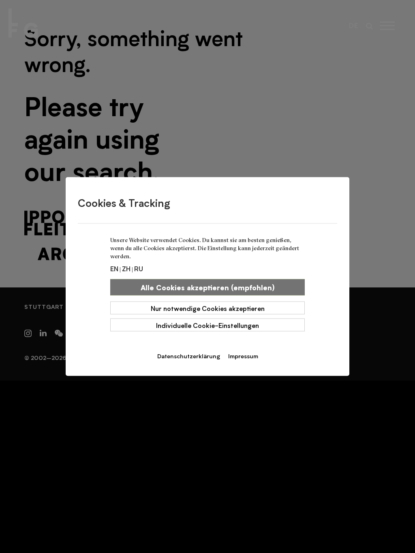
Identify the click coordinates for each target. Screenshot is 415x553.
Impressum (243, 356)
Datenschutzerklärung (188, 356)
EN (114, 268)
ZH (126, 268)
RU (138, 268)
